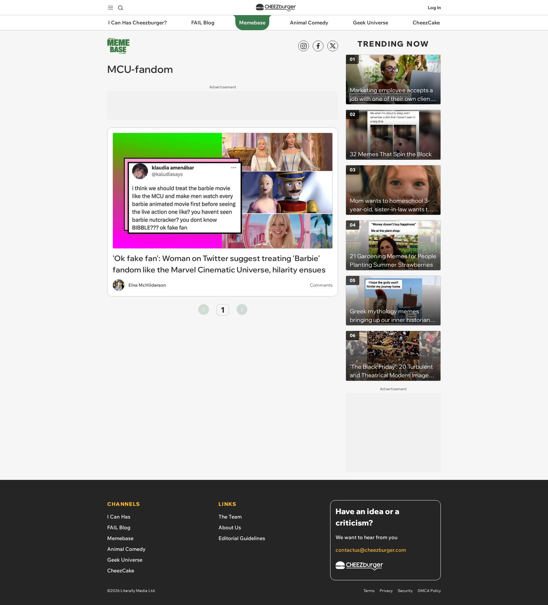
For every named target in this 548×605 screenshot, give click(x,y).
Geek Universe (124, 560)
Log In (434, 7)
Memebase (120, 538)
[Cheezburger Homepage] (276, 7)
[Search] (120, 7)
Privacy (386, 590)
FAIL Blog (118, 527)
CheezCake (120, 570)
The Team (230, 516)
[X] (332, 46)
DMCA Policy (429, 590)
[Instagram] (303, 46)
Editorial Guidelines (242, 538)
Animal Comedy (126, 549)
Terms (369, 590)
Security (405, 590)
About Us (230, 527)
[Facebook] (318, 46)
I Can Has (118, 516)
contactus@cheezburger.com (371, 550)
